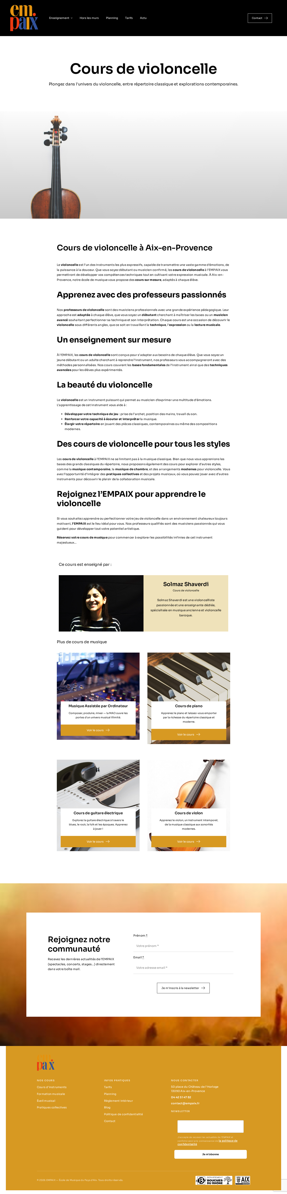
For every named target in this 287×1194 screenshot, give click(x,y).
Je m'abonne (210, 1154)
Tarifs (108, 1087)
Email (138, 957)
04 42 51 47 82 (181, 1097)
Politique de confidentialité (123, 1114)
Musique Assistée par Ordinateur (98, 706)
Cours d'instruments (52, 1087)
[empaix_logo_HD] (24, 5)
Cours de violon (189, 813)
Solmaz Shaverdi (186, 584)
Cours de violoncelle (186, 590)
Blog (107, 1107)
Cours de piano (188, 706)
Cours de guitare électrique (98, 813)
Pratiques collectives (52, 1107)
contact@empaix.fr (185, 1103)
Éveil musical (46, 1101)
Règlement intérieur (118, 1101)
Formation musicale (51, 1094)
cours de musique (94, 537)
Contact (110, 1121)
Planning (110, 1094)
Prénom (140, 935)
